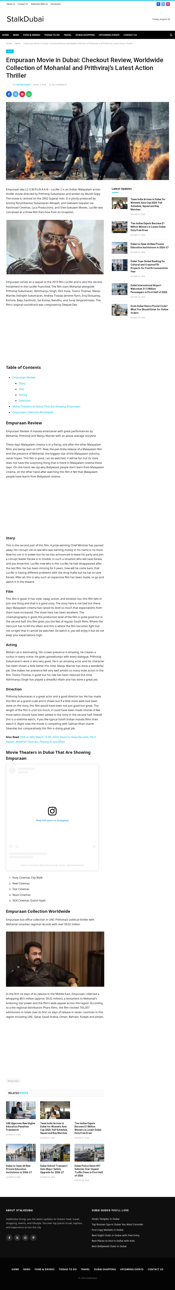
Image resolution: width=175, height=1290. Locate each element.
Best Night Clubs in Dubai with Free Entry (115, 1235)
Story (22, 383)
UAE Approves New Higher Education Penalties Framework (20, 1126)
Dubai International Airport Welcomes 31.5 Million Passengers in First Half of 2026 (149, 289)
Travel (67, 34)
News (16, 34)
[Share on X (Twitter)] (15, 94)
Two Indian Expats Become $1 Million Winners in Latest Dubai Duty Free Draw (88, 1128)
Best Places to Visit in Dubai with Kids (113, 1240)
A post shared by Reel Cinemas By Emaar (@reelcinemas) (52, 865)
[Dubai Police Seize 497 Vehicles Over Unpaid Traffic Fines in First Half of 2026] (89, 1153)
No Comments (59, 85)
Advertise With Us (39, 4)
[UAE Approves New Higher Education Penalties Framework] (21, 1110)
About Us (10, 4)
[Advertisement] (55, 335)
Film (21, 389)
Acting (23, 395)
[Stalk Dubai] (25, 19)
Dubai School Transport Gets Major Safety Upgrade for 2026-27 (54, 1169)
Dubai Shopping (85, 34)
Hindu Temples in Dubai (106, 1218)
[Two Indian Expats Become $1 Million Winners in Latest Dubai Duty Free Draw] (89, 1110)
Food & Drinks (31, 34)
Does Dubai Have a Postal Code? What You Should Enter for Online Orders (149, 309)
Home (5, 34)
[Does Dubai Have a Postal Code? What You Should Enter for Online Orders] (119, 310)
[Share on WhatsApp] (29, 94)
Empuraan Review (23, 377)
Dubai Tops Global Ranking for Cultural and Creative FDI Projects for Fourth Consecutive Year (149, 266)
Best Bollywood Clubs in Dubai (109, 1246)
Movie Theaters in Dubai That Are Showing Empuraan (46, 406)
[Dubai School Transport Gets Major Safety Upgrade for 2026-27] (55, 1153)
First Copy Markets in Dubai (107, 1229)
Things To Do (52, 34)
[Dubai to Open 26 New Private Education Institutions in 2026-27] (21, 1153)
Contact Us (23, 4)
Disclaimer (56, 4)
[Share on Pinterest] (22, 94)
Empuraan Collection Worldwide (32, 412)
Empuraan (13, 1080)
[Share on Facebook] (9, 94)
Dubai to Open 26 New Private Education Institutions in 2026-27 (19, 1169)
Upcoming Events (109, 34)
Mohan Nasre (23, 85)
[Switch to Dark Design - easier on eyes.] (170, 34)
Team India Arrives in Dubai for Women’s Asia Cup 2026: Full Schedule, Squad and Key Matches (54, 1128)
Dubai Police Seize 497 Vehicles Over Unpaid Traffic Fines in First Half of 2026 (89, 1170)
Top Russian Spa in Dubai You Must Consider (117, 1224)
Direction (24, 401)
